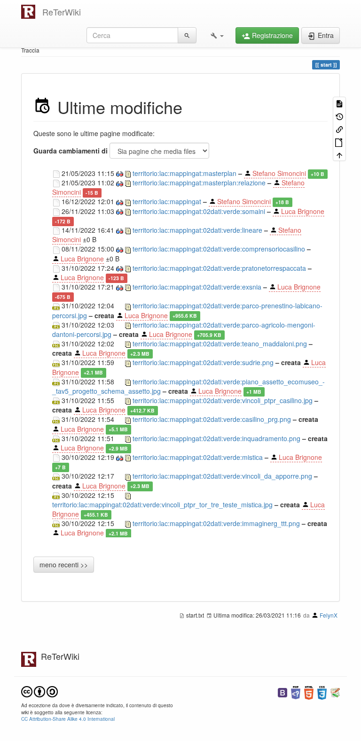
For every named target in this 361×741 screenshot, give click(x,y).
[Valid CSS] (322, 692)
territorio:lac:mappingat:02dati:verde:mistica (198, 457)
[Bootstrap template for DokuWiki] (282, 692)
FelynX (328, 615)
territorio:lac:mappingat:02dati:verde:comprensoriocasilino (219, 248)
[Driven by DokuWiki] (335, 692)
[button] (217, 35)
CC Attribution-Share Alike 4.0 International (68, 718)
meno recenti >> (63, 564)
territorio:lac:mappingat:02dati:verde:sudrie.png (203, 362)
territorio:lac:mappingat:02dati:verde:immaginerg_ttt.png (216, 523)
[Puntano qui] (339, 129)
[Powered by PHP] (295, 692)
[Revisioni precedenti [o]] (339, 116)
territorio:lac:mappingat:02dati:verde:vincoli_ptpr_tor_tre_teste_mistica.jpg (162, 504)
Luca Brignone (302, 211)
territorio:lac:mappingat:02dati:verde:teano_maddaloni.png (220, 343)
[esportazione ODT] (339, 141)
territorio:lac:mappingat (167, 201)
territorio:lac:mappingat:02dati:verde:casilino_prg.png (212, 419)
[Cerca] (187, 35)
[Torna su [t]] (339, 154)
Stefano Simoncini (279, 173)
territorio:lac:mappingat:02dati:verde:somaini (199, 211)
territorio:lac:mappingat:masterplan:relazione (199, 182)
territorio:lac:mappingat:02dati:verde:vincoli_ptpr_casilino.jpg (223, 400)
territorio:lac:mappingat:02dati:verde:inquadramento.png (216, 438)
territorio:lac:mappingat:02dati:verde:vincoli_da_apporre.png (222, 476)
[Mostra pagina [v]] (339, 103)
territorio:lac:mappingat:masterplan (184, 173)
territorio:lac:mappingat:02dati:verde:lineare (197, 230)
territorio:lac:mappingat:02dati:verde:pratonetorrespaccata (219, 268)
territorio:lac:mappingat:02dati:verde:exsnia (197, 286)
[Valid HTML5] (309, 692)
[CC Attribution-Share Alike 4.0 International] (39, 691)
